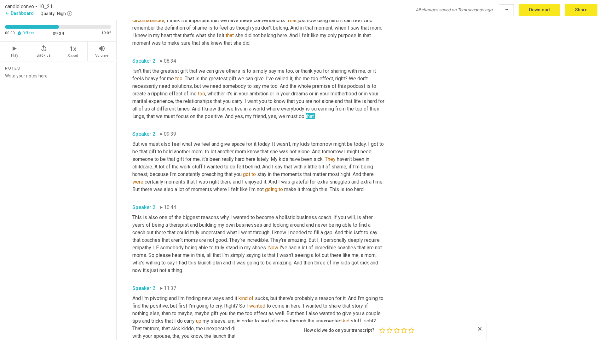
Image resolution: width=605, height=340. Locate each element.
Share (581, 9)
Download (539, 9)
